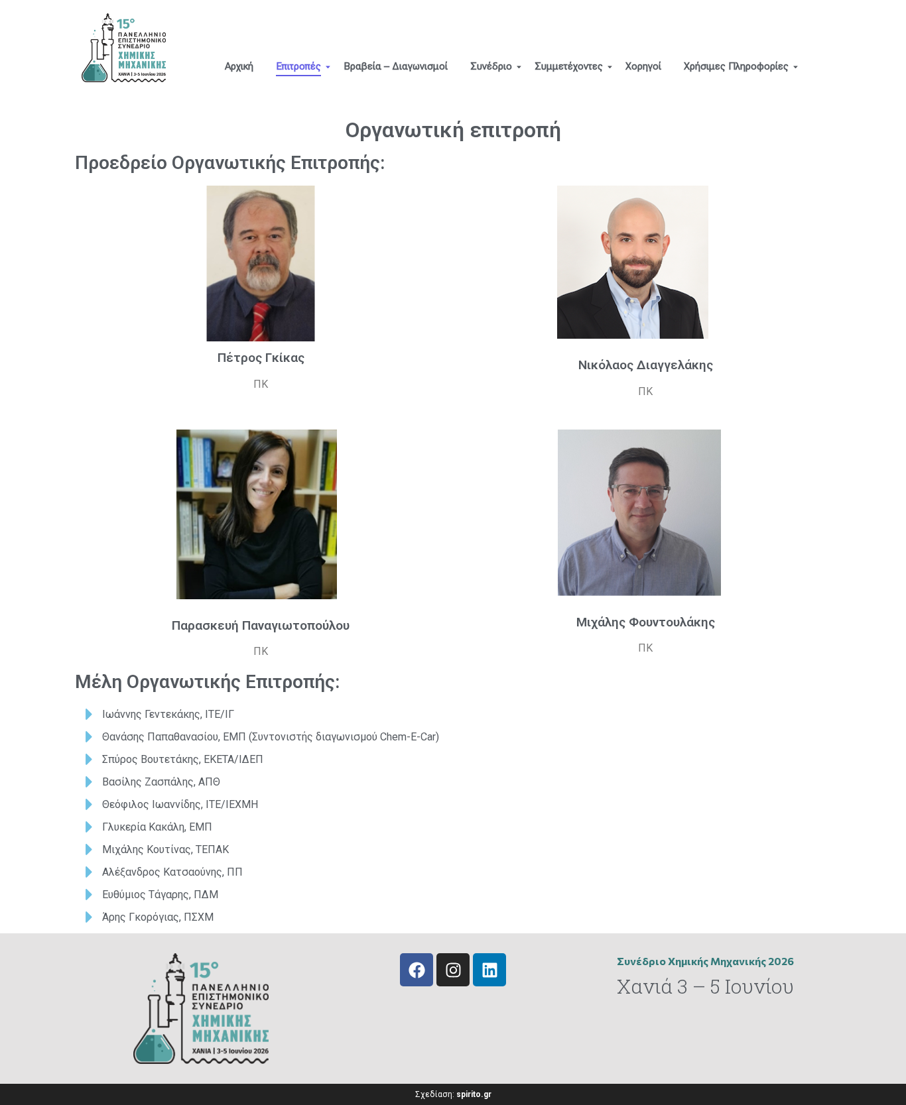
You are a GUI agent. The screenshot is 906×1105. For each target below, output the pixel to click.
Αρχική (239, 66)
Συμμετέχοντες (569, 66)
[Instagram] (453, 969)
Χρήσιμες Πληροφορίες (736, 66)
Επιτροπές (298, 66)
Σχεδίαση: (453, 1094)
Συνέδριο (491, 66)
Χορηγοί (643, 66)
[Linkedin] (489, 969)
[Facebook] (416, 969)
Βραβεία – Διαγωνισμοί (396, 66)
